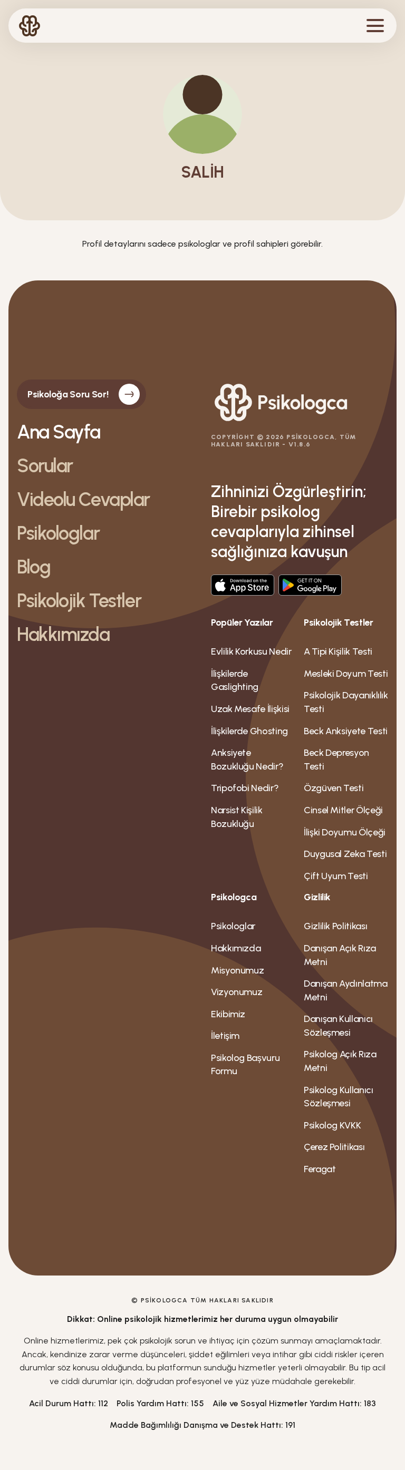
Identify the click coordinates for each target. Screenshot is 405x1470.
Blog (33, 567)
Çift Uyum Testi (336, 876)
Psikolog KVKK (332, 1125)
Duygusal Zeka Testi (345, 854)
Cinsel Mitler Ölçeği (343, 810)
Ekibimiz (228, 1014)
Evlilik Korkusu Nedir (251, 651)
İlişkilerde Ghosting (249, 731)
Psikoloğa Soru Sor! (67, 394)
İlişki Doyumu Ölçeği (344, 832)
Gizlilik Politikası (335, 926)
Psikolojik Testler (79, 600)
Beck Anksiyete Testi (346, 731)
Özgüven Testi (333, 788)
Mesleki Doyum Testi (346, 673)
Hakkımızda (63, 634)
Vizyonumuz (236, 992)
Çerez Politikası (334, 1147)
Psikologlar (58, 533)
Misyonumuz (237, 970)
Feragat (319, 1169)
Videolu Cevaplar (83, 499)
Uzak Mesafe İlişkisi (250, 709)
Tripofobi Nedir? (244, 788)
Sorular (45, 465)
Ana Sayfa (58, 432)
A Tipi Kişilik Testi (338, 651)
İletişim (225, 1035)
